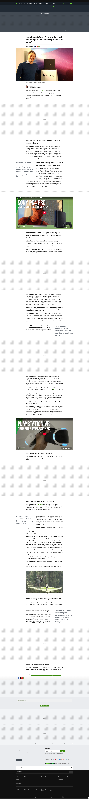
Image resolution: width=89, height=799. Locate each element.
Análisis (27, 750)
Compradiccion (60, 779)
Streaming (18, 750)
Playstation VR (53, 677)
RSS (62, 759)
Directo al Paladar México (44, 790)
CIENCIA (35, 3)
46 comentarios (29, 46)
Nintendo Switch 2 (27, 30)
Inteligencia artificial (39, 754)
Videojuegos (31, 677)
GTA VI (54, 30)
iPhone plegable (34, 743)
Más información (52, 797)
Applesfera (17, 779)
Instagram (69, 3)
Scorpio (48, 677)
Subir (70, 771)
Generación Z (45, 30)
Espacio (37, 750)
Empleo (27, 755)
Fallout (40, 30)
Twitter (72, 3)
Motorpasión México (52, 790)
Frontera (59, 30)
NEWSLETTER (53, 3)
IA (56, 30)
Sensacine (34, 776)
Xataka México (18, 789)
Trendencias (60, 776)
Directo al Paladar (44, 776)
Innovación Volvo (46, 13)
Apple (17, 754)
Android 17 (40, 743)
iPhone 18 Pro (60, 743)
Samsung (27, 754)
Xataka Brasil (18, 791)
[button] (32, 86)
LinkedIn (66, 759)
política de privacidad (59, 753)
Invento (50, 30)
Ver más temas (19, 759)
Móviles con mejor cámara (51, 743)
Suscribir (62, 751)
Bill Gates (32, 30)
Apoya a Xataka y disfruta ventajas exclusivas (62, 763)
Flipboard (37, 46)
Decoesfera (60, 778)
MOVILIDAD (41, 3)
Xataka (17, 776)
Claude (44, 743)
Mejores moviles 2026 (26, 743)
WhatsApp (63, 3)
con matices (48, 92)
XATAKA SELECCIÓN (28, 3)
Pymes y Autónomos (68, 778)
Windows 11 (38, 755)
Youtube (71, 3)
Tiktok (65, 3)
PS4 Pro (43, 90)
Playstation (37, 677)
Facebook (34, 46)
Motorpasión (52, 776)
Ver (45, 705)
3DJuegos (26, 776)
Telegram (67, 3)
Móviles (17, 752)
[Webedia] (71, 0)
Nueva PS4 (43, 677)
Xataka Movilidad (39, 752)
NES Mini (55, 389)
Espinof (34, 778)
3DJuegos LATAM (27, 789)
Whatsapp (64, 30)
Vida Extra (26, 778)
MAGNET (47, 3)
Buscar (71, 768)
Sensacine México (36, 789)
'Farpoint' (40, 504)
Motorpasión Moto (53, 778)
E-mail (39, 46)
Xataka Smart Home (18, 781)
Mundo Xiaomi (18, 783)
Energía (27, 752)
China (17, 755)
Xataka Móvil (18, 778)
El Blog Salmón (69, 776)
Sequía (37, 30)
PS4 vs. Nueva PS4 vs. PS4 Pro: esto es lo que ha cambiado (46, 675)
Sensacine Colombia (34, 791)
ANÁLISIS (20, 3)
